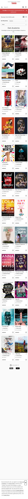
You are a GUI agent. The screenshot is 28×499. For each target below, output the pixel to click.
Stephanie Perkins (6, 218)
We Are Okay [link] (18, 326)
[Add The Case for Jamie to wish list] (26, 278)
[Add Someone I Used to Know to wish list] (26, 250)
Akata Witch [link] (5, 244)
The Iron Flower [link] (18, 162)
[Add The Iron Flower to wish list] (26, 168)
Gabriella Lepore (6, 355)
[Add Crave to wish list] (26, 86)
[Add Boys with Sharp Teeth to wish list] (26, 141)
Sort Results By (4, 20)
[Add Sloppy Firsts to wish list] (26, 223)
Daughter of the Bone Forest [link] (20, 107)
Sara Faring (5, 328)
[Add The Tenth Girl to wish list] (13, 332)
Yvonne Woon (5, 136)
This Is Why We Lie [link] (6, 354)
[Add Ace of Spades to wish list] (13, 114)
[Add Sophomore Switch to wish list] (13, 86)
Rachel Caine (19, 54)
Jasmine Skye (19, 109)
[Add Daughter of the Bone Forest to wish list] (26, 114)
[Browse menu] (26, 7)
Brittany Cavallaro (20, 273)
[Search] (2, 7)
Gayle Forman (19, 355)
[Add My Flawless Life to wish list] (13, 141)
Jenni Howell (19, 136)
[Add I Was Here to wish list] (26, 360)
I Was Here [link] (17, 354)
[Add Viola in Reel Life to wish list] (13, 59)
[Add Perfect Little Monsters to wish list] (13, 196)
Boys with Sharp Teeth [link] (20, 135)
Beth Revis (5, 300)
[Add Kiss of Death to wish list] (26, 59)
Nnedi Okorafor (6, 246)
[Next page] (18, 365)
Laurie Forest (19, 164)
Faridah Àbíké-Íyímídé (7, 109)
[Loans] (23, 7)
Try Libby (5, 10)
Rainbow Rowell (19, 300)
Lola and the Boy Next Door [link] (7, 217)
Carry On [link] (17, 299)
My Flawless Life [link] (5, 135)
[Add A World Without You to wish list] (13, 305)
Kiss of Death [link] (18, 53)
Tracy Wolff (18, 82)
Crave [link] (16, 80)
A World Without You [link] (7, 299)
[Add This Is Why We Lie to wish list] (13, 360)
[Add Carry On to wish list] (26, 305)
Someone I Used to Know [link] (20, 244)
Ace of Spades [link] (5, 107)
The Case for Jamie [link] (19, 271)
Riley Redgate (5, 164)
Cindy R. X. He (5, 191)
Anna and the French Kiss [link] (7, 271)
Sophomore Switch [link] (6, 80)
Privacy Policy (12, 483)
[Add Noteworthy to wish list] (13, 168)
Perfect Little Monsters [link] (7, 189)
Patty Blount (19, 246)
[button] (23, 17)
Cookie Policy (6, 495)
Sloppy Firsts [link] (18, 217)
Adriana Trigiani (6, 54)
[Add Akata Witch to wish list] (13, 250)
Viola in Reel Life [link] (6, 53)
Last (18, 368)
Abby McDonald (6, 82)
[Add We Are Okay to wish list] (26, 332)
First (11, 368)
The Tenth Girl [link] (5, 326)
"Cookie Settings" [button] (20, 490)
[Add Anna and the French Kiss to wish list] (13, 278)
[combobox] (11, 7)
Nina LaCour (19, 328)
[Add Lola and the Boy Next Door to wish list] (13, 223)
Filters (3, 24)
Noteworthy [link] (4, 162)
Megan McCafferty (20, 218)
